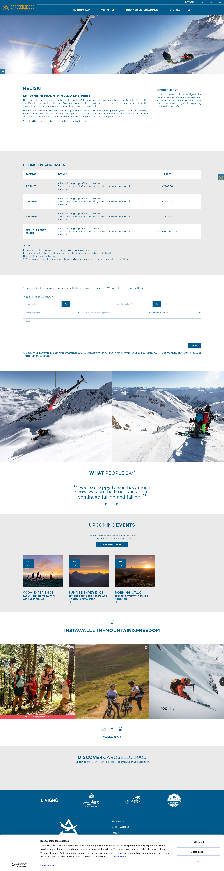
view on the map (137, 110)
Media (115, 833)
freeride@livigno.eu (124, 259)
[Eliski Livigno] (56, 416)
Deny (199, 861)
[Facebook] (112, 729)
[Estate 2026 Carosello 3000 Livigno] (211, 2)
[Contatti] (220, 2)
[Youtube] (120, 729)
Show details (47, 865)
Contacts (118, 820)
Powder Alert (168, 97)
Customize (197, 851)
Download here (31, 121)
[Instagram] (103, 729)
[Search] (189, 10)
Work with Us (121, 827)
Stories (175, 9)
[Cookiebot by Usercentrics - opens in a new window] (19, 865)
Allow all (198, 842)
